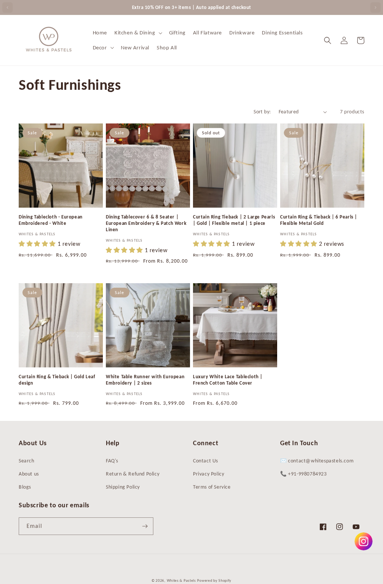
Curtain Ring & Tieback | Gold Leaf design (57, 380)
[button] (138, 32)
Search (26, 461)
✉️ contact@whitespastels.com (316, 461)
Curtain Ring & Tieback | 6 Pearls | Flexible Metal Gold (318, 220)
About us (29, 474)
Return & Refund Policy (132, 474)
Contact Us (205, 461)
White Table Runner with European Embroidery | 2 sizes (145, 380)
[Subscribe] (145, 526)
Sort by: (262, 111)
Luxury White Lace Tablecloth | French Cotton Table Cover (228, 380)
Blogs (25, 487)
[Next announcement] (375, 7)
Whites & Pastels (181, 580)
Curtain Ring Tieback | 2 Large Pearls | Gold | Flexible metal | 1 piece (234, 220)
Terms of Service (212, 487)
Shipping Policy (123, 487)
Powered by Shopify (214, 580)
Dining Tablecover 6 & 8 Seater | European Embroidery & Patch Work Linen (146, 223)
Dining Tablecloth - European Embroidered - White (51, 220)
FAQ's (112, 461)
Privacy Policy (208, 474)
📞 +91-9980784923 (303, 474)
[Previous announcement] (7, 7)
